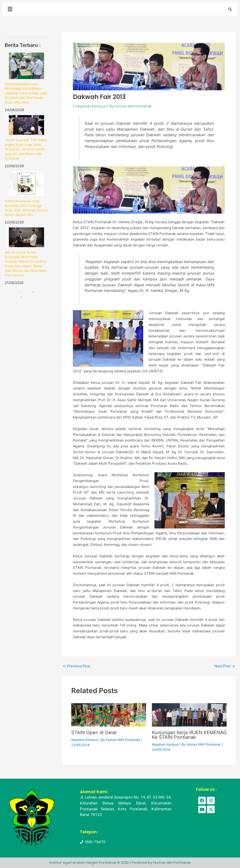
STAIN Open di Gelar (94, 732)
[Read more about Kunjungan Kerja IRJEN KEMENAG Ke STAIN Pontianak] (189, 714)
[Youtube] (202, 809)
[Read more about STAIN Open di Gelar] (108, 714)
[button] (10, 9)
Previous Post (76, 666)
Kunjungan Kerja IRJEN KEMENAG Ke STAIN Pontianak (189, 735)
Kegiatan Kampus (90, 106)
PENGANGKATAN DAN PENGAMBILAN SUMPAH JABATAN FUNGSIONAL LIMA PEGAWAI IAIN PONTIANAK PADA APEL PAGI (26, 93)
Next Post (224, 666)
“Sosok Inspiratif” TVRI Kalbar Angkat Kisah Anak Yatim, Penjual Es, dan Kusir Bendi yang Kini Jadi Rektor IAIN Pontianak (26, 149)
